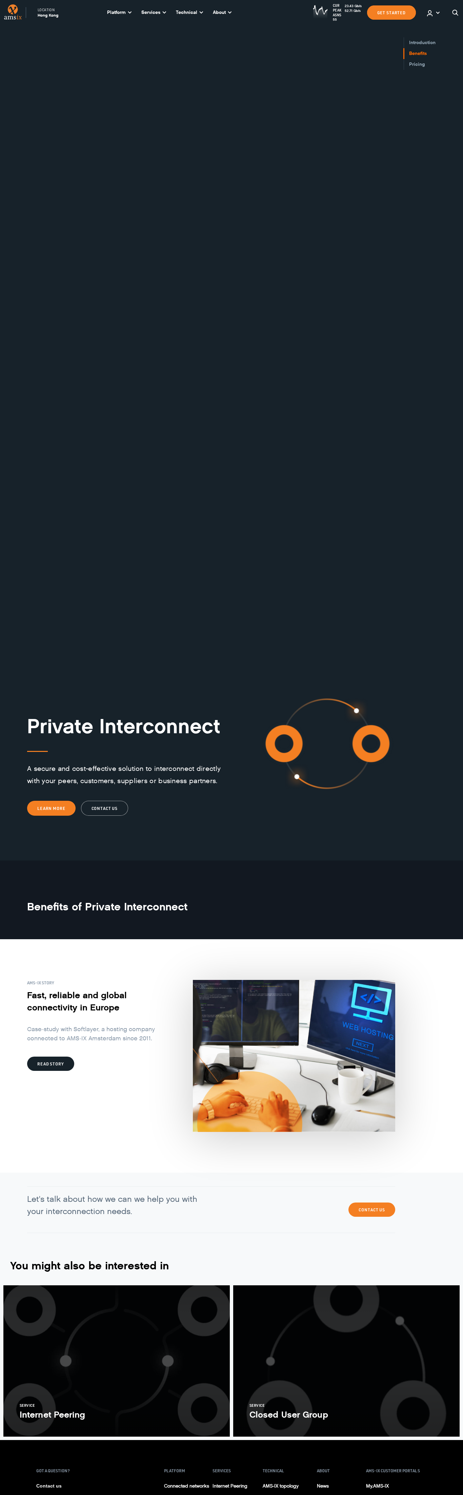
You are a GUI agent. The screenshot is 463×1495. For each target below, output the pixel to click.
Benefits (418, 53)
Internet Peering (230, 1486)
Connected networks (186, 1486)
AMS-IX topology (281, 1486)
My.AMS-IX (377, 1486)
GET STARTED (391, 12)
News (323, 1486)
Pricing (417, 64)
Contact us (105, 808)
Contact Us (372, 1209)
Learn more (51, 808)
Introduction (422, 42)
